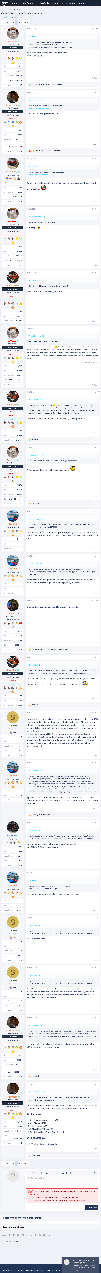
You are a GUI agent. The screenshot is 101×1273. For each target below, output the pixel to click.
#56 (97, 873)
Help (48, 1270)
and (43, 814)
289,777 (19, 75)
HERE (85, 1268)
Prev (6, 22)
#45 (97, 273)
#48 (97, 447)
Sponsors (5, 1270)
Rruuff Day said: (35, 336)
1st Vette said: (34, 100)
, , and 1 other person (51, 649)
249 (20, 746)
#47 (97, 392)
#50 (97, 556)
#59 (97, 1018)
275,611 (19, 640)
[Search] (97, 3)
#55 (97, 823)
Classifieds (44, 3)
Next (24, 22)
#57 (97, 917)
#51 (97, 601)
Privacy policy (39, 1270)
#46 (97, 328)
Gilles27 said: (34, 519)
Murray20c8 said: (36, 217)
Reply (96, 78)
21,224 (19, 548)
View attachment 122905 (39, 108)
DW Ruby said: (34, 36)
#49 (97, 511)
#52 (97, 657)
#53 (97, 713)
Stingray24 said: (35, 770)
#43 (97, 159)
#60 (97, 1084)
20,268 (19, 856)
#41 (97, 29)
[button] (19, 3)
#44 (97, 209)
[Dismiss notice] (96, 1260)
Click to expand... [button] (63, 792)
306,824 (18, 139)
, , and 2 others (47, 84)
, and (47, 151)
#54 (97, 763)
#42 (97, 92)
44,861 (19, 192)
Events (57, 3)
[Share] (93, 29)
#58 (97, 968)
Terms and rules (26, 1270)
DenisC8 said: (34, 665)
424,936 (18, 321)
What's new (27, 3)
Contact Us (14, 1270)
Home (14, 3)
